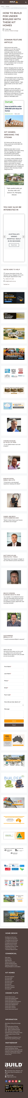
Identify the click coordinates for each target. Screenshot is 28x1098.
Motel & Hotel (8, 959)
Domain (11, 49)
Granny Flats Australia (10, 997)
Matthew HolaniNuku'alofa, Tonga (11, 556)
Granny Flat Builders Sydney (11, 1048)
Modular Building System (11, 963)
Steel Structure (8, 960)
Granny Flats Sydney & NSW (11, 998)
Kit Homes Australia (9, 976)
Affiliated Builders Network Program (13, 1046)
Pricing (16, 1026)
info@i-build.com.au (10, 281)
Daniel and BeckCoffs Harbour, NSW (11, 517)
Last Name (7, 674)
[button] (26, 2)
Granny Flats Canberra (10, 1006)
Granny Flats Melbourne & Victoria (13, 1001)
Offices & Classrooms (10, 962)
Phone (6, 681)
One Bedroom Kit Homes (10, 937)
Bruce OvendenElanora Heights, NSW (12, 594)
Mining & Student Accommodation (12, 966)
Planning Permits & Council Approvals (13, 1050)
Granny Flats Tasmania (10, 1007)
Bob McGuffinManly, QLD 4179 (9, 479)
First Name (7, 666)
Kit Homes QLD (8, 982)
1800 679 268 (9, 279)
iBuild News (8, 1023)
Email (6, 688)
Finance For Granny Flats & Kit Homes (13, 1051)
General (7, 6)
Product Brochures (9, 1026)
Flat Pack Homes (9, 1032)
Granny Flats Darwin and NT (11, 1009)
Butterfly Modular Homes (11, 945)
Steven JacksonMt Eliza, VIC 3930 (10, 441)
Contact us (6, 284)
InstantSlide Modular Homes (11, 946)
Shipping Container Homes (11, 965)
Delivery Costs (17, 1037)
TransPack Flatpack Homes (11, 949)
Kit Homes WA (8, 979)
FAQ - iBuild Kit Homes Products (12, 1031)
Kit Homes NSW (8, 978)
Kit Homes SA (8, 984)
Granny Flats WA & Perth (10, 1000)
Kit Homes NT (8, 989)
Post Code (7, 695)
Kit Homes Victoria (9, 981)
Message (6, 709)
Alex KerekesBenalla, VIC (8, 636)
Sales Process (8, 1038)
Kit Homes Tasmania (10, 987)
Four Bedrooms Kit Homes (11, 942)
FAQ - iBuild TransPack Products (12, 1029)
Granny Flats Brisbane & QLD (12, 1003)
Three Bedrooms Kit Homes (11, 940)
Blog (13, 1023)
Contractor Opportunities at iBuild (12, 1053)
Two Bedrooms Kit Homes (11, 938)
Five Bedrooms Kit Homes (11, 943)
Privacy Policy (17, 1038)
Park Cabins (7, 957)
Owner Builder (8, 1037)
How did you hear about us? (12, 702)
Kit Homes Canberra (9, 986)
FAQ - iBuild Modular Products (12, 1028)
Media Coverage (13, 31)
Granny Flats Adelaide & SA (11, 1004)
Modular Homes (18, 1032)
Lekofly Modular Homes (10, 948)
